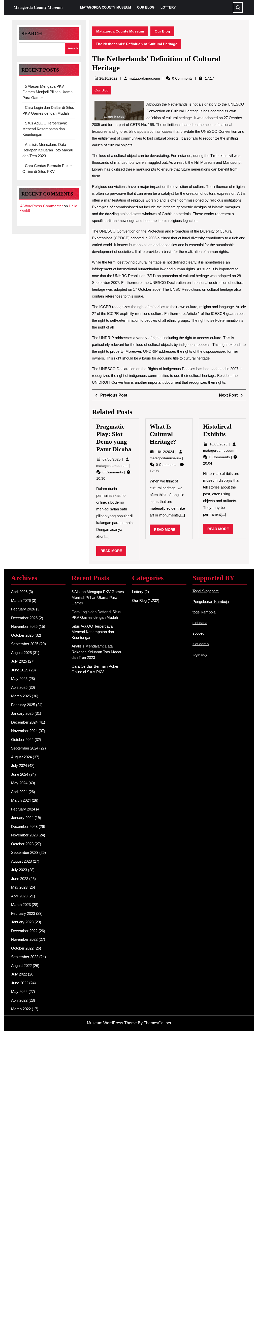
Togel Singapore (205, 591)
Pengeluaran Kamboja (210, 601)
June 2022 (19, 983)
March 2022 (21, 1009)
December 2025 (24, 618)
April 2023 (19, 896)
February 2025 (23, 705)
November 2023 (24, 835)
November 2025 (24, 626)
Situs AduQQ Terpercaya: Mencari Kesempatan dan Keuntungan (44, 129)
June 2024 (19, 774)
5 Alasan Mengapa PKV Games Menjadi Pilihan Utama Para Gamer (47, 92)
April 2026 (19, 592)
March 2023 (21, 904)
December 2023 (24, 826)
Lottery (168, 7)
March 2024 (21, 800)
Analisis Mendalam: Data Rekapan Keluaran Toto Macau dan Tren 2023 (47, 150)
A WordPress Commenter (41, 206)
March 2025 (21, 696)
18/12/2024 (165, 452)
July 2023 (19, 870)
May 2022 (19, 991)
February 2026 (23, 609)
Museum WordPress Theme (112, 1023)
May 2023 (19, 887)
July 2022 (19, 974)
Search (31, 33)
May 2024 (19, 783)
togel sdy (199, 654)
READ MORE (113, 552)
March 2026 (21, 600)
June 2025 (19, 670)
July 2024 (19, 765)
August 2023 (21, 861)
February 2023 (23, 913)
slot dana (199, 623)
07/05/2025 (112, 459)
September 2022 (24, 957)
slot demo (200, 644)
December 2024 (24, 722)
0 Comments (113, 472)
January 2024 (22, 818)
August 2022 (21, 965)
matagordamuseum (144, 78)
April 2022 (19, 1000)
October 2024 (22, 739)
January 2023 (22, 922)
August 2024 (21, 757)
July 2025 (19, 661)
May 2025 (19, 678)
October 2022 (22, 948)
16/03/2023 (219, 444)
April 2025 (19, 687)
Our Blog (145, 7)
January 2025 (22, 713)
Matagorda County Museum (38, 7)
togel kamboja (203, 612)
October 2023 (22, 844)
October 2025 (22, 635)
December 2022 (24, 931)
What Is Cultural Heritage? (163, 434)
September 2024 (24, 748)
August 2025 (21, 653)
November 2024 (24, 731)
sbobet (198, 633)
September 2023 (24, 852)
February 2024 (23, 809)
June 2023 (19, 878)
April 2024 (19, 792)
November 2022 (24, 939)
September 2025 (24, 644)
